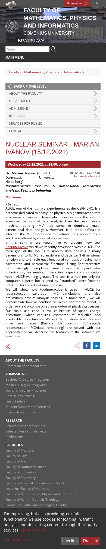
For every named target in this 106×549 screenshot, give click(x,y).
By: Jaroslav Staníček (87, 176)
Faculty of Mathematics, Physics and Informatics (45, 72)
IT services (75, 3)
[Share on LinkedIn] (96, 345)
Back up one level (30, 86)
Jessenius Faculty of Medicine (27, 488)
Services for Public (25, 123)
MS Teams (14, 197)
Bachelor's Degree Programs (27, 379)
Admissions (19, 108)
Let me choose (17, 539)
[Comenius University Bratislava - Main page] (11, 25)
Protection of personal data (25, 365)
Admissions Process (20, 395)
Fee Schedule (15, 401)
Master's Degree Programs (26, 385)
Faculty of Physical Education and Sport (34, 483)
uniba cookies (33, 530)
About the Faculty (25, 93)
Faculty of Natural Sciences (25, 466)
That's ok (91, 540)
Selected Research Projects (25, 431)
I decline (70, 540)
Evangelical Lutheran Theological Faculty (36, 505)
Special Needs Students (23, 412)
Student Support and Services (27, 406)
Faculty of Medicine (20, 450)
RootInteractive (16, 246)
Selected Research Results (25, 425)
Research (17, 116)
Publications (14, 436)
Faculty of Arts (16, 461)
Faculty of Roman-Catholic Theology (32, 499)
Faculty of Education (20, 472)
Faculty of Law (16, 455)
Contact (16, 131)
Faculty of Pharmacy (20, 477)
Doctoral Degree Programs (25, 390)
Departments (20, 101)
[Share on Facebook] (87, 345)
